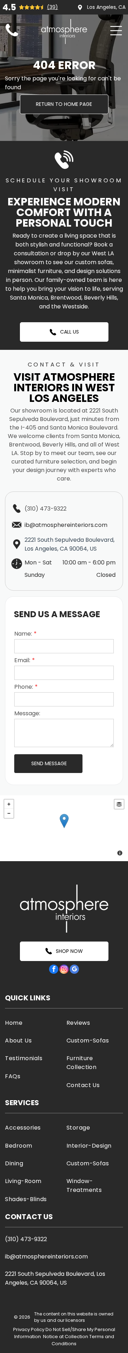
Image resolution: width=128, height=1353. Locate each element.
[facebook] (53, 970)
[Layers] (119, 804)
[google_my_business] (74, 970)
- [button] (9, 813)
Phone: (23, 687)
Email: (22, 660)
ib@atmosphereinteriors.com (46, 1256)
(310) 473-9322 (45, 509)
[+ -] (64, 828)
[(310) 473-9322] (12, 37)
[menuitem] (33, 1022)
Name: (23, 634)
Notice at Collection (65, 1336)
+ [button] (9, 804)
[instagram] (64, 970)
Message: (27, 713)
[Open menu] (116, 31)
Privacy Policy (28, 1329)
